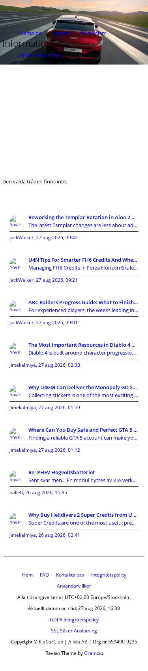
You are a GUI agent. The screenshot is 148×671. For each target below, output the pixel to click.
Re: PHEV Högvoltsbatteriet (61, 472)
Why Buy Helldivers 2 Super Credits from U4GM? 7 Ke (83, 514)
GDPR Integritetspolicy (74, 619)
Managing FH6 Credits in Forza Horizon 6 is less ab (83, 267)
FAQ (44, 574)
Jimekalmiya (22, 365)
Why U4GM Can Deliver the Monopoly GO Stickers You (83, 387)
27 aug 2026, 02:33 (59, 365)
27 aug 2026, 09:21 (57, 280)
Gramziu (93, 653)
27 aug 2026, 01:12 (59, 450)
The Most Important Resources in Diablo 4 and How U (83, 344)
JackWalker (21, 237)
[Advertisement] (74, 116)
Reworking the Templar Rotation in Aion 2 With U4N (83, 217)
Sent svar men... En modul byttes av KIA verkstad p (83, 480)
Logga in (61, 33)
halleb (16, 492)
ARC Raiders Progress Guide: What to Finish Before (83, 302)
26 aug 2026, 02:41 (59, 535)
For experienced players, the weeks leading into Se (83, 310)
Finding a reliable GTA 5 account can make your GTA (83, 437)
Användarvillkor (74, 585)
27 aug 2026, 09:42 (57, 237)
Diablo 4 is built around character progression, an (83, 352)
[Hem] (31, 10)
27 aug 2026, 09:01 (57, 322)
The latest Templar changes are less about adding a (83, 225)
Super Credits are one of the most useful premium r (83, 522)
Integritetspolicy (108, 574)
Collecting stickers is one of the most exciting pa (83, 395)
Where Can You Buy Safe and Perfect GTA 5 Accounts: (83, 429)
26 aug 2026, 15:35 (46, 492)
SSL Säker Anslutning (74, 630)
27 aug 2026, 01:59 (59, 407)
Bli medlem (94, 33)
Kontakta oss (70, 574)
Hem (27, 574)
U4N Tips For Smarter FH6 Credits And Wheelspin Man (83, 259)
